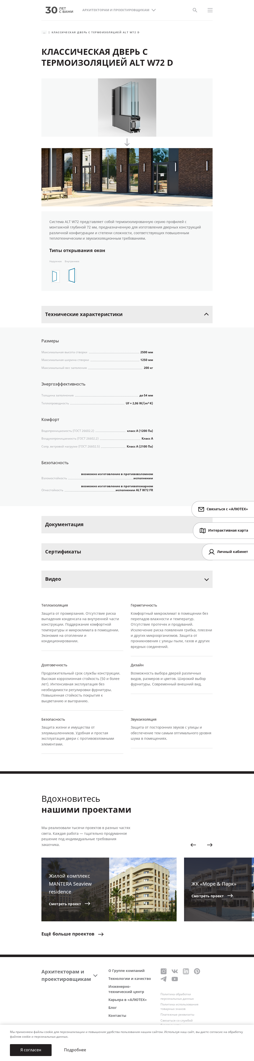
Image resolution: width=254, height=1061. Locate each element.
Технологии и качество (129, 978)
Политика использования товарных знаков (179, 1006)
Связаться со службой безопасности (176, 1022)
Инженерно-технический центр (126, 989)
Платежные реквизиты (177, 1014)
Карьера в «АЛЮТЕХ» (127, 999)
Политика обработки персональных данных (177, 996)
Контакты (117, 1015)
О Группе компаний (126, 970)
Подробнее (75, 1050)
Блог (112, 1007)
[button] (193, 845)
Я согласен (30, 1050)
